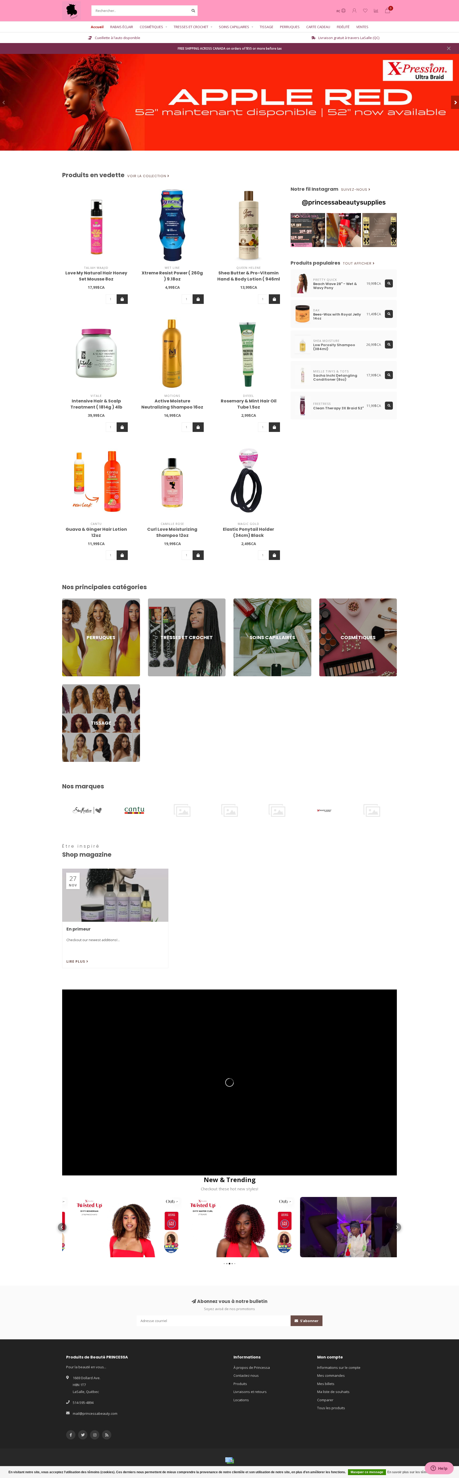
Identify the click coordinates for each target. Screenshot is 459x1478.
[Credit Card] (229, 1460)
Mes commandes (331, 1375)
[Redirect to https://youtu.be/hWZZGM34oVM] (229, 1082)
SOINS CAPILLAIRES (234, 26)
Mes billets (325, 1383)
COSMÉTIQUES (151, 26)
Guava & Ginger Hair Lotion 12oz (96, 532)
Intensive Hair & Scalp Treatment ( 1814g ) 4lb (96, 404)
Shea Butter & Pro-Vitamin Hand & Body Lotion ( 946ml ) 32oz (248, 279)
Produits (240, 1383)
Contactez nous (246, 1375)
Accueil (97, 26)
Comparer (325, 1400)
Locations (241, 1400)
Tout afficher (358, 263)
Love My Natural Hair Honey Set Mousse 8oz (96, 276)
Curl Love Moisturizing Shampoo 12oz (172, 532)
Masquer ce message (367, 1472)
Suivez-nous (354, 190)
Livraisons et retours (250, 1391)
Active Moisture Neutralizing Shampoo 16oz (172, 404)
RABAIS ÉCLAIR (121, 26)
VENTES (362, 26)
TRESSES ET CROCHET (191, 26)
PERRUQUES (290, 26)
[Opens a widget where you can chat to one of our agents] (439, 1468)
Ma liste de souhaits (333, 1391)
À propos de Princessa (251, 1367)
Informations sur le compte (338, 1367)
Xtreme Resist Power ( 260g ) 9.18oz (172, 276)
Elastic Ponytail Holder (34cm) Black (248, 532)
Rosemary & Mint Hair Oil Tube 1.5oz (249, 404)
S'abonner (308, 1320)
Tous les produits (331, 1407)
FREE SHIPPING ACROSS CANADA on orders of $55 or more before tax (230, 48)
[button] (4, 102)
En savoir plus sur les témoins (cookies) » (418, 1472)
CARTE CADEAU (318, 26)
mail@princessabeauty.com (95, 1413)
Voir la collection (147, 176)
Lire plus (76, 961)
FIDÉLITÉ (343, 26)
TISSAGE (266, 26)
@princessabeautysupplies (344, 202)
